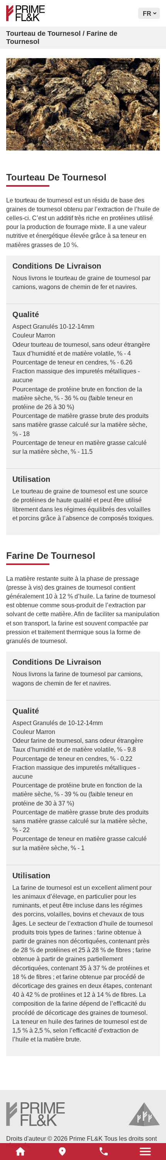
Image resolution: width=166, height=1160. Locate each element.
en (147, 26)
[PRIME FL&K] (43, 13)
